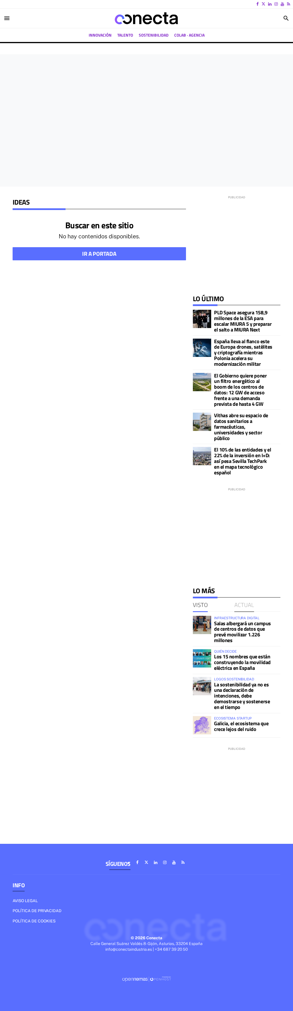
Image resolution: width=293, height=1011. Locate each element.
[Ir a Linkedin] (270, 4)
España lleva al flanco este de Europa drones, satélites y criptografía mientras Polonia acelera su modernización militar (243, 352)
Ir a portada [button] (99, 253)
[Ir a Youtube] (282, 4)
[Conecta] (146, 18)
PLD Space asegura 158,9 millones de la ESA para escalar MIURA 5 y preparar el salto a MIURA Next (243, 321)
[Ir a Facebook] (257, 4)
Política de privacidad (37, 910)
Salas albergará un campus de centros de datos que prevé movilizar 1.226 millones (242, 632)
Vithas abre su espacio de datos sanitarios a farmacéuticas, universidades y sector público (241, 426)
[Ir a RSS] (288, 4)
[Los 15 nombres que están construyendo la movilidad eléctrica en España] (202, 658)
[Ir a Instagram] (276, 4)
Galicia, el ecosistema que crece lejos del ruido (241, 726)
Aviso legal (25, 900)
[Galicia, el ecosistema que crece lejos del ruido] (202, 725)
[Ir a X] (263, 4)
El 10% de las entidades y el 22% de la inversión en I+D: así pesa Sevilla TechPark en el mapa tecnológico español (242, 461)
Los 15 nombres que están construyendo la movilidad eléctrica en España (242, 662)
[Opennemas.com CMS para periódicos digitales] (146, 979)
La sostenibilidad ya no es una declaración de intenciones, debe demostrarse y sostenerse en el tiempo (242, 696)
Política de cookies (34, 921)
